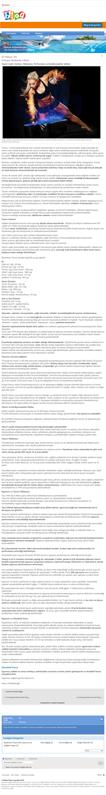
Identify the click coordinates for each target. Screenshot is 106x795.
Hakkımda (26, 33)
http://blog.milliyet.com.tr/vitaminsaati (19, 50)
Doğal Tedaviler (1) (85, 742)
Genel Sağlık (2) (65, 742)
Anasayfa (5, 775)
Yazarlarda (21, 759)
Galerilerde (33, 759)
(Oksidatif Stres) (10, 667)
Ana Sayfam (11, 33)
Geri (102, 56)
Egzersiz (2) (27, 742)
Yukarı (99, 775)
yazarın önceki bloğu (14, 691)
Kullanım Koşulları (28, 775)
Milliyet (7, 5)
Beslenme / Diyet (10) (12, 742)
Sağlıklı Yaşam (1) (11, 745)
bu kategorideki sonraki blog (88, 697)
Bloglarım (39, 33)
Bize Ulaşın (15, 775)
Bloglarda (8, 759)
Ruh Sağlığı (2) (47, 742)
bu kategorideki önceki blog (17, 697)
